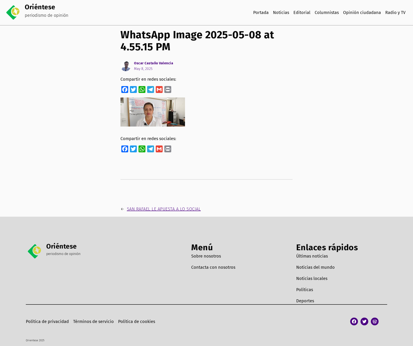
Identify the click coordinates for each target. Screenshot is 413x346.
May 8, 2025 (143, 69)
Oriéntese (40, 7)
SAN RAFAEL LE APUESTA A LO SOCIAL (164, 209)
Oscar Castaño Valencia (153, 63)
